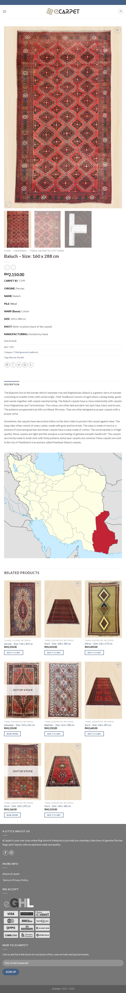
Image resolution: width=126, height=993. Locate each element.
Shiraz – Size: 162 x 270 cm (98, 643)
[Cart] (120, 11)
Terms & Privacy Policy (15, 880)
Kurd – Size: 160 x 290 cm (17, 806)
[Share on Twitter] (19, 365)
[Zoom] (8, 204)
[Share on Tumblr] (30, 365)
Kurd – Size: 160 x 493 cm (98, 725)
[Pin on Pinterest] (25, 365)
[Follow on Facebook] (5, 853)
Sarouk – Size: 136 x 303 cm (18, 643)
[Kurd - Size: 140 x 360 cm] (63, 771)
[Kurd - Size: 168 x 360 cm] (63, 609)
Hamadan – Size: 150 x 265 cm (19, 725)
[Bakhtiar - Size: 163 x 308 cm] (63, 690)
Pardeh (20, 357)
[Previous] (11, 117)
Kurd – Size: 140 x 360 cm (57, 806)
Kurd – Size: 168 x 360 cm (57, 643)
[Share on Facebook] (13, 365)
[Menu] (4, 11)
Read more (12, 734)
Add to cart (14, 652)
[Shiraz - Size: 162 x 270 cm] (103, 609)
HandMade (20, 250)
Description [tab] (11, 384)
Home (7, 250)
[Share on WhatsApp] (7, 365)
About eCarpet (10, 873)
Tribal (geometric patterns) (47, 250)
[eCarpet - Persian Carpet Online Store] (63, 11)
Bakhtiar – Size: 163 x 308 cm (59, 725)
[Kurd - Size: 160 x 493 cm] (103, 690)
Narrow (12, 357)
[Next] (115, 117)
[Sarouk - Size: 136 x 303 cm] (22, 609)
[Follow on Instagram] (11, 853)
